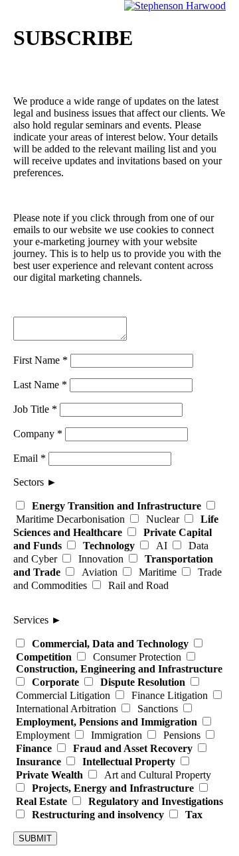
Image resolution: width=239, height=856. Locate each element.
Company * (37, 433)
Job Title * (35, 409)
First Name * (40, 360)
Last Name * (40, 384)
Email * (29, 458)
